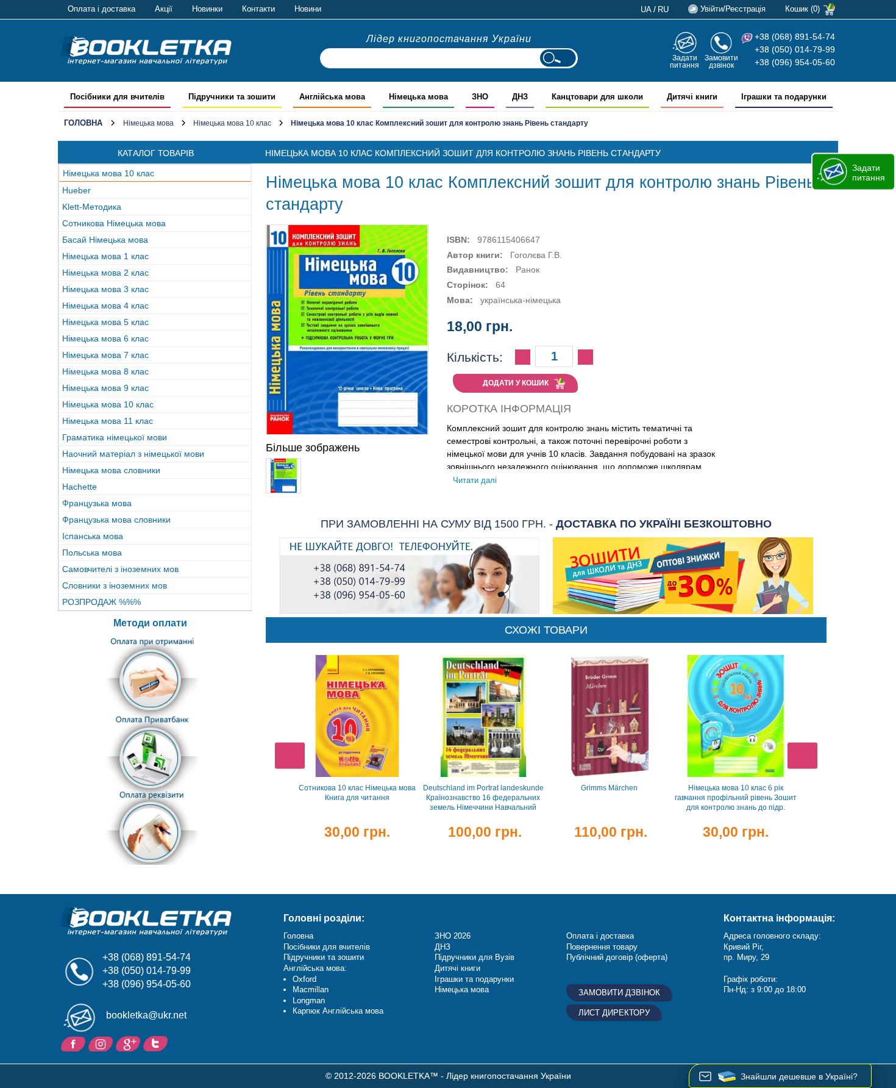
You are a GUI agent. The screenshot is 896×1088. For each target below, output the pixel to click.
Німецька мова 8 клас (105, 371)
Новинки (207, 8)
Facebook (74, 1042)
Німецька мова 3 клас (105, 289)
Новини (307, 8)
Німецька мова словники (111, 470)
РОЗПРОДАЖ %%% (101, 602)
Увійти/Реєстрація (733, 8)
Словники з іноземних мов (114, 585)
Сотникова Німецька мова (114, 223)
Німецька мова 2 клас (105, 272)
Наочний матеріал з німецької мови (133, 454)
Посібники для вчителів (326, 946)
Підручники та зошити (323, 957)
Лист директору (614, 1012)
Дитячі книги (457, 968)
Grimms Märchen (609, 788)
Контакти (258, 8)
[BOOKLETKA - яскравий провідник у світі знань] (146, 50)
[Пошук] (557, 58)
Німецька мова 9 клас (105, 388)
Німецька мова (148, 123)
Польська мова (92, 552)
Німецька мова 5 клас (105, 322)
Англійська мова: (315, 968)
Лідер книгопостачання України (449, 39)
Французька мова (97, 503)
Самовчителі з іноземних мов (120, 569)
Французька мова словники (116, 519)
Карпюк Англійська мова (338, 1010)
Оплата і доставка (101, 8)
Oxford (304, 979)
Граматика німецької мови (114, 437)
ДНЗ (442, 946)
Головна (83, 122)
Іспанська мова (92, 536)
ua (646, 9)
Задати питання (684, 61)
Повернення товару (602, 946)
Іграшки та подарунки (474, 979)
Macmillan (311, 989)
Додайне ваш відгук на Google (129, 1042)
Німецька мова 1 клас (105, 256)
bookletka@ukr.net (146, 1015)
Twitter (157, 1042)
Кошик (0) (802, 8)
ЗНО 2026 (453, 935)
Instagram (102, 1042)
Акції (163, 8)
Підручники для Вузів (474, 957)
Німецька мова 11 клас (107, 421)
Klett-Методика (91, 207)
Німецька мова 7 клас (105, 355)
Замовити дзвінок (721, 61)
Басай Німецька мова (105, 240)
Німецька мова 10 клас (232, 123)
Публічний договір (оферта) (616, 957)
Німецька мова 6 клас (105, 338)
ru (663, 9)
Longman (309, 1000)
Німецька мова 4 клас (105, 305)
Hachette (79, 487)
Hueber (76, 190)
